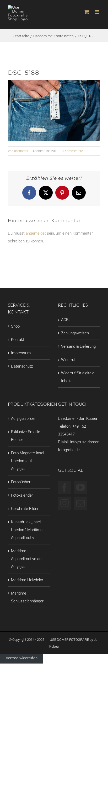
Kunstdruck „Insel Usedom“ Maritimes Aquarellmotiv (28, 530)
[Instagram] (64, 503)
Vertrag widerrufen (21, 658)
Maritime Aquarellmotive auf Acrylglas (27, 559)
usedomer (21, 151)
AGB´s (66, 319)
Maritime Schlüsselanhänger (27, 597)
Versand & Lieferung (78, 346)
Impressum (21, 353)
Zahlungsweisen (75, 333)
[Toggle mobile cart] (86, 12)
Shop (15, 326)
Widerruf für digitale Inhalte (77, 377)
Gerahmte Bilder (25, 508)
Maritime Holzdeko (27, 580)
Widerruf (68, 359)
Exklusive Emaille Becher (25, 435)
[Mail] (80, 503)
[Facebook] (64, 487)
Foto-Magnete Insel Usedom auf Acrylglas (27, 461)
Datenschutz (22, 366)
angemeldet (36, 233)
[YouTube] (80, 487)
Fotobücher (20, 482)
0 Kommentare (72, 151)
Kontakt (17, 339)
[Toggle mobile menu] (97, 12)
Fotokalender (22, 495)
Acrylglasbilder (23, 418)
